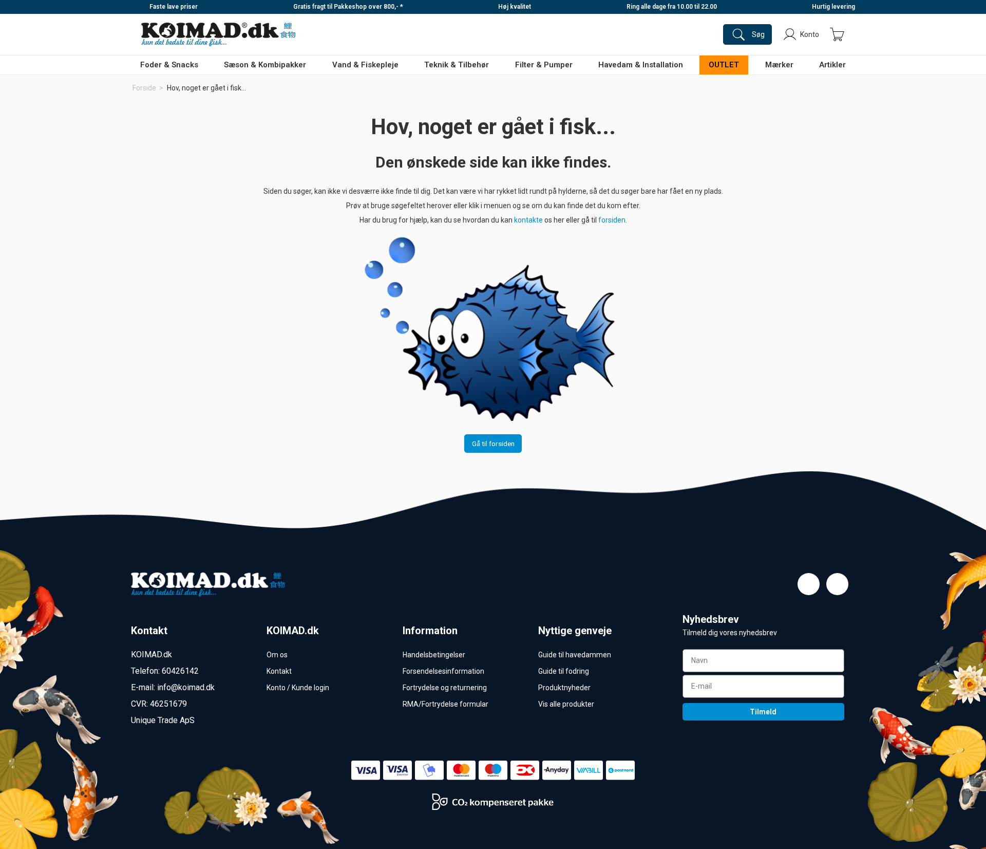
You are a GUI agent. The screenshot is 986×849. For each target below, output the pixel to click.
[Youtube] (837, 584)
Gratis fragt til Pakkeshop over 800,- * (348, 6)
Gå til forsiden (493, 443)
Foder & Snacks (169, 64)
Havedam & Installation (640, 64)
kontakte (529, 220)
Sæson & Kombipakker (265, 64)
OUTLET (724, 64)
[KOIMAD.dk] (218, 34)
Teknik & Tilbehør (456, 64)
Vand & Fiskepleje (365, 64)
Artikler (832, 64)
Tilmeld (763, 712)
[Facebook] (809, 584)
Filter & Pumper (544, 64)
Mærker (779, 64)
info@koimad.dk (186, 687)
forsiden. (612, 220)
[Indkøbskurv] (837, 34)
